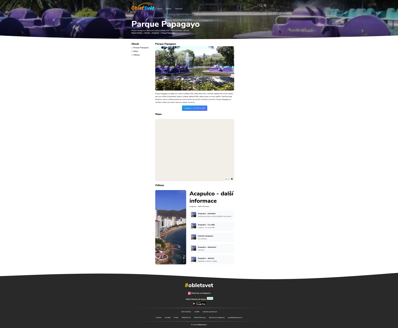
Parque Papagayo (141, 47)
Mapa (135, 51)
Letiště (196, 312)
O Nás (176, 317)
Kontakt (167, 317)
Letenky (168, 9)
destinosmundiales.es (217, 317)
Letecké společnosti (210, 312)
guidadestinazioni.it (235, 317)
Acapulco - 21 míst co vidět (194, 108)
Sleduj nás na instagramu (201, 293)
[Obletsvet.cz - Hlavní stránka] (142, 5)
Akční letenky (186, 312)
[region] (194, 150)
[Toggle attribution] (232, 179)
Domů (160, 9)
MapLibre (227, 179)
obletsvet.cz (202, 325)
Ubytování (178, 9)
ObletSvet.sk (186, 317)
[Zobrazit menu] (265, 5)
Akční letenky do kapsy (199, 299)
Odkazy (136, 55)
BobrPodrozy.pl (200, 317)
